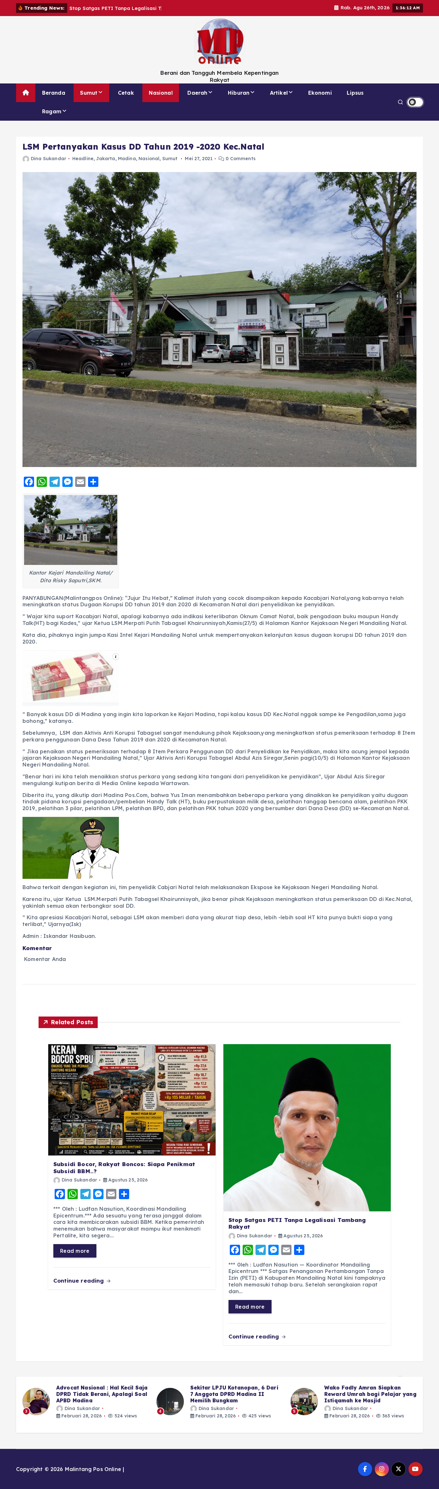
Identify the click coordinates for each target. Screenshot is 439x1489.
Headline (83, 158)
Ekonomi (320, 93)
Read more (75, 1251)
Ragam (51, 111)
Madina (127, 158)
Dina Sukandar (48, 158)
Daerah (197, 93)
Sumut (88, 93)
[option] (85, 1401)
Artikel (279, 93)
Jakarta (105, 158)
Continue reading (79, 1280)
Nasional (160, 93)
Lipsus (355, 93)
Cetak (126, 93)
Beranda (53, 93)
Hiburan (238, 93)
